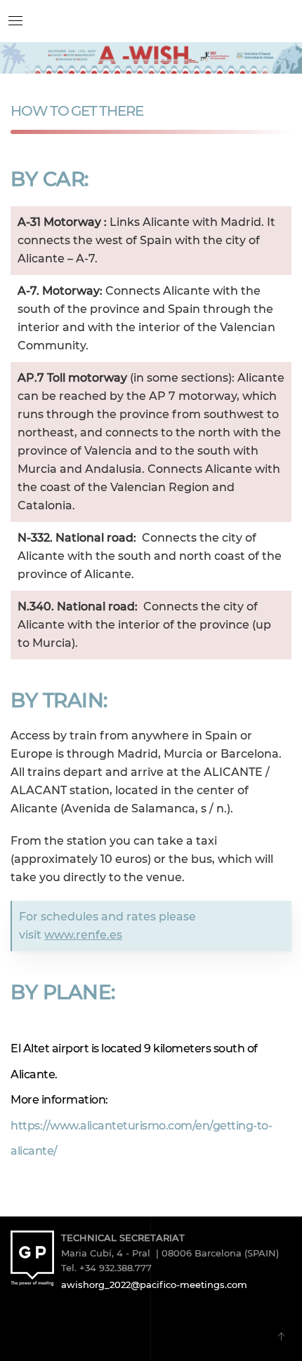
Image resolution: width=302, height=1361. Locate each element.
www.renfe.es (83, 934)
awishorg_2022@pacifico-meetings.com (154, 1284)
